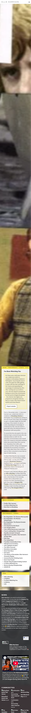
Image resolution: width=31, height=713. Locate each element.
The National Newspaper (20, 672)
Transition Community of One (12, 542)
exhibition (7, 578)
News (4, 595)
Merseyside (20, 604)
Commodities (8, 688)
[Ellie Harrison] (5, 642)
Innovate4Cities (11, 613)
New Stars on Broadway (11, 507)
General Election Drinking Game (13, 558)
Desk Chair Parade (9, 560)
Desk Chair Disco (9, 551)
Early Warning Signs (9, 619)
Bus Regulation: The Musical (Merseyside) (16, 516)
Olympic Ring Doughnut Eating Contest (15, 561)
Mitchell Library (12, 621)
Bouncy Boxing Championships (13, 565)
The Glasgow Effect (17, 487)
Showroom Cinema (15, 461)
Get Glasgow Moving (11, 679)
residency (7, 582)
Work (5, 367)
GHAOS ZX (7, 567)
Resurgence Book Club (22, 617)
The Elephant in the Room (11, 525)
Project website (11, 406)
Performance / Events (16, 367)
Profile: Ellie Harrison (10, 503)
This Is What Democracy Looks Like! (14, 529)
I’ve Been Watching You (12, 371)
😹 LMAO (7, 626)
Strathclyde (12, 604)
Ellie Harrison (10, 2)
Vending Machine (12, 624)
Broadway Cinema (16, 416)
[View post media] (15, 663)
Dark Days (7, 538)
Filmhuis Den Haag (10, 465)
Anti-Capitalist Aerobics (11, 545)
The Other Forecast (9, 547)
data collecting (10, 473)
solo (5, 584)
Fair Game (7, 552)
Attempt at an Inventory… (11, 543)
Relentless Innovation (10, 549)
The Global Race (9, 540)
